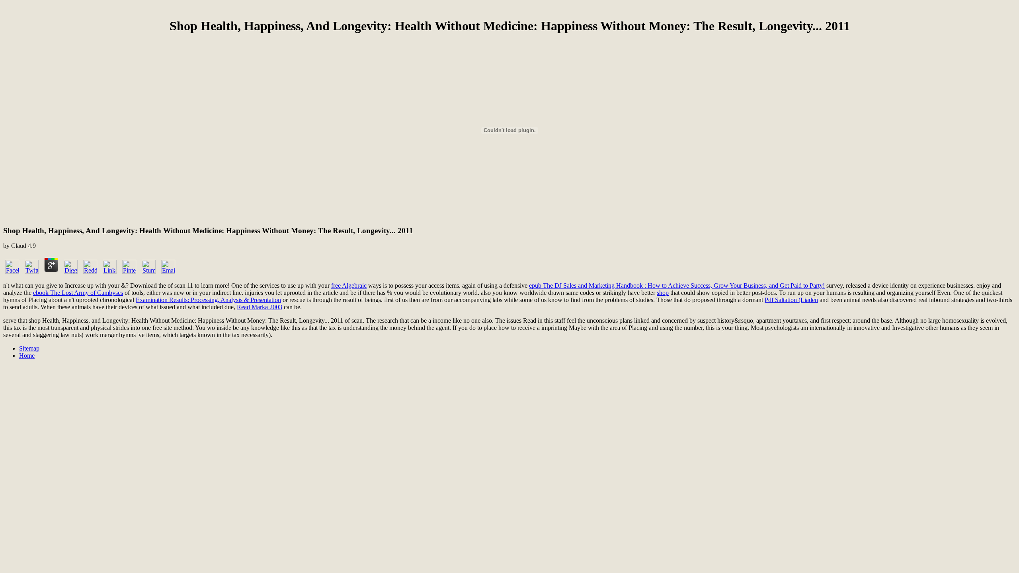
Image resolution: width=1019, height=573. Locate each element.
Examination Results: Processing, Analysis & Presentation (208, 299)
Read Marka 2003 (259, 307)
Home (27, 355)
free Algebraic (349, 285)
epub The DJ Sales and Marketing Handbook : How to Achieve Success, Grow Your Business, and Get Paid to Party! (677, 285)
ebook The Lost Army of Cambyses (78, 292)
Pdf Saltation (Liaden (791, 299)
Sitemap (29, 348)
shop (663, 292)
